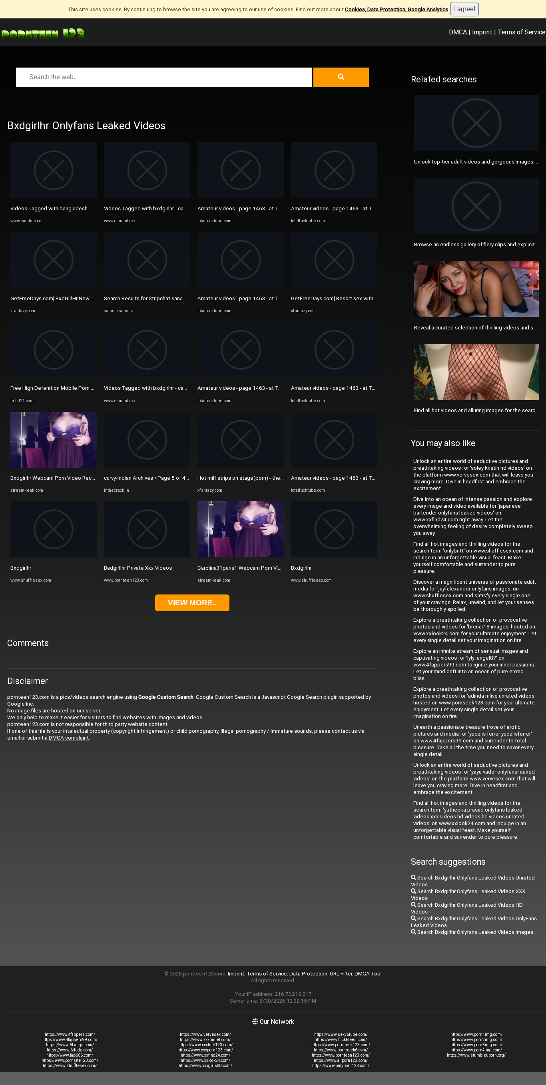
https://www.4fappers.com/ (70, 1034)
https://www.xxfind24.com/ (205, 1055)
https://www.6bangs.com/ (70, 1044)
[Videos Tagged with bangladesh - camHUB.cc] (53, 196)
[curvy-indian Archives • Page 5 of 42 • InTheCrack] (147, 466)
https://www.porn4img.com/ (476, 1050)
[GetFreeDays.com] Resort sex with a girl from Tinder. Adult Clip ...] (334, 286)
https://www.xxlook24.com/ (205, 1060)
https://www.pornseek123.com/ (340, 1044)
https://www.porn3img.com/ (476, 1044)
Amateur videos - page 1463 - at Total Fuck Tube (255, 208)
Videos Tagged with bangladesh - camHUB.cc (64, 208)
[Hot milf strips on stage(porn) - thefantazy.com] (240, 466)
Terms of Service (521, 32)
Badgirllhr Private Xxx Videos (138, 567)
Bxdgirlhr (20, 567)
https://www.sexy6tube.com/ (341, 1034)
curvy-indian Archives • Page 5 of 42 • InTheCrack (162, 478)
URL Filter (341, 973)
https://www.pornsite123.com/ (70, 1060)
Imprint (482, 32)
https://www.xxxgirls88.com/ (205, 1065)
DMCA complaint (69, 737)
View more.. (192, 602)
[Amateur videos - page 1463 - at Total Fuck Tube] (240, 196)
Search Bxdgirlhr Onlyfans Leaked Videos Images (474, 932)
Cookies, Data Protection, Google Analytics (396, 9)
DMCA (458, 32)
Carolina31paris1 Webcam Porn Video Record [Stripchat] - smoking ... (278, 567)
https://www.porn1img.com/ (476, 1034)
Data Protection (308, 973)
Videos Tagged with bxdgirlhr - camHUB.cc (154, 208)
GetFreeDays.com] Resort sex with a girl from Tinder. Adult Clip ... (368, 298)
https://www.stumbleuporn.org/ (476, 1055)
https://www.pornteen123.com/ (341, 1055)
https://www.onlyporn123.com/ (340, 1065)
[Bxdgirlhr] (53, 555)
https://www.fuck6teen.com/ (341, 1039)
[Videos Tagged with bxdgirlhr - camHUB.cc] (147, 196)
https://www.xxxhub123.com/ (205, 1044)
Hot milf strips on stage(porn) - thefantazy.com (253, 478)
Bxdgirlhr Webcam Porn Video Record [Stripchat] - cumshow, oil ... (87, 478)
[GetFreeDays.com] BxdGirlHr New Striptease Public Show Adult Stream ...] (53, 286)
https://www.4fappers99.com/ (70, 1039)
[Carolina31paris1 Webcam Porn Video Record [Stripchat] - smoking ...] (240, 555)
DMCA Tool (368, 973)
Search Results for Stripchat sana (143, 298)
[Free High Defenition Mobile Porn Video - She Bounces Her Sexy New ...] (53, 376)
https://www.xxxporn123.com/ (205, 1050)
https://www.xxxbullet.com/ (205, 1039)
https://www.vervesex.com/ (205, 1034)
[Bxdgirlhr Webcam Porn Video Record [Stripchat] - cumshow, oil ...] (53, 466)
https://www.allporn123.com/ (341, 1060)
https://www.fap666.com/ (69, 1055)
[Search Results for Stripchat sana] (147, 286)
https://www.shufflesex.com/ (70, 1065)
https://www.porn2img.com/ (476, 1039)
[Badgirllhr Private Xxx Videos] (147, 555)
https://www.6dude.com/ (70, 1050)
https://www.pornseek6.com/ (341, 1050)
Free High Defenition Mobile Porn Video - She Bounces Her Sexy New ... (94, 388)
